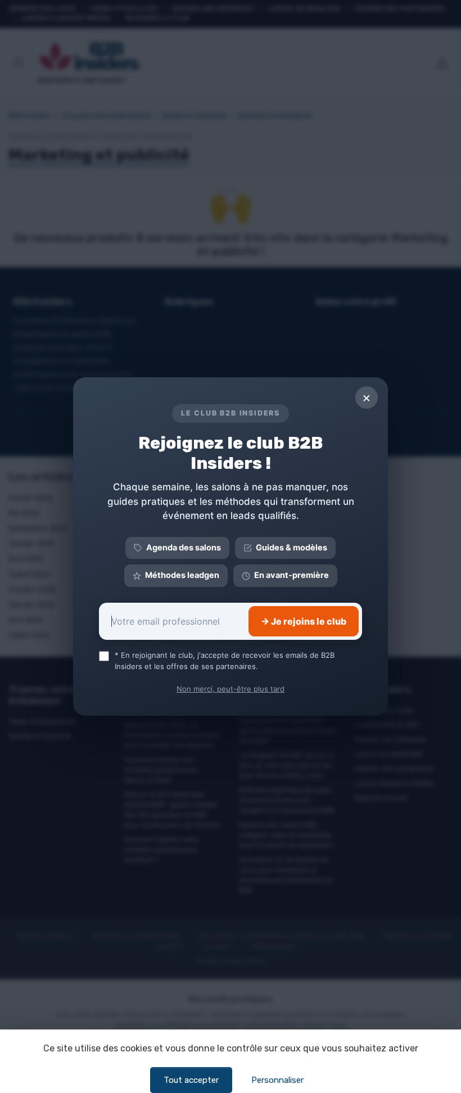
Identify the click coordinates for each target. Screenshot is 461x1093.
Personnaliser (277, 1080)
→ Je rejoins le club (303, 621)
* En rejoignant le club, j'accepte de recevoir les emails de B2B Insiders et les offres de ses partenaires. (225, 661)
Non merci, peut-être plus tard (230, 688)
